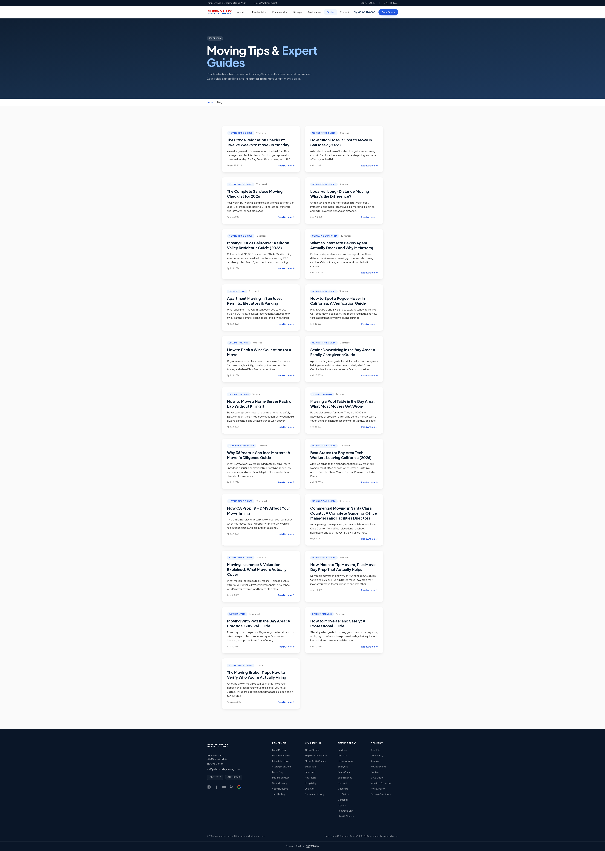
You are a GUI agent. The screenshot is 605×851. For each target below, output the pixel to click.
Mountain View (345, 761)
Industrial (309, 772)
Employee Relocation (316, 755)
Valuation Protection (381, 783)
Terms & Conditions (381, 794)
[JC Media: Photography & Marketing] (312, 846)
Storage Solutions (281, 766)
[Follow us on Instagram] (208, 787)
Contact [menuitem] (344, 12)
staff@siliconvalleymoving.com (223, 769)
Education (310, 766)
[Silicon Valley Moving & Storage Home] (217, 745)
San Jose (342, 750)
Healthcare (310, 777)
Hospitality (311, 783)
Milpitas (342, 805)
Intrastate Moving (281, 755)
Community (377, 755)
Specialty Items (280, 788)
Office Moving (312, 750)
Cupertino (343, 788)
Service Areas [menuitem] (314, 12)
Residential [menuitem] (258, 12)
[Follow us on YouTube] (224, 787)
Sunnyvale (343, 766)
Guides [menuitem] (330, 12)
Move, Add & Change (315, 761)
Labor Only (278, 772)
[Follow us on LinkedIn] (231, 787)
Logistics (309, 788)
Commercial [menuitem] (278, 12)
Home (210, 102)
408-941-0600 (366, 12)
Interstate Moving (281, 761)
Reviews (375, 761)
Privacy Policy (378, 788)
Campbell (343, 799)
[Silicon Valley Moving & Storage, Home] (219, 12)
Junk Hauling (278, 794)
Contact (375, 772)
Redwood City (345, 810)
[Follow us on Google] (239, 787)
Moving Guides (378, 766)
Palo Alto (342, 755)
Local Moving (279, 750)
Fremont (342, 783)
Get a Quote (388, 12)
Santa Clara (344, 772)
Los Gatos (343, 794)
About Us (375, 750)
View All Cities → (346, 816)
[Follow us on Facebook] (216, 787)
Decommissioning (314, 794)
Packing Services (280, 777)
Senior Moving (279, 783)
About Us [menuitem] (242, 12)
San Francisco (345, 777)
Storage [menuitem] (297, 12)
